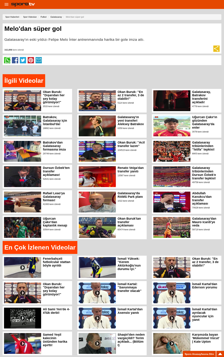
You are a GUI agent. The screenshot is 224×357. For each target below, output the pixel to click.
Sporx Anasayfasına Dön (199, 354)
